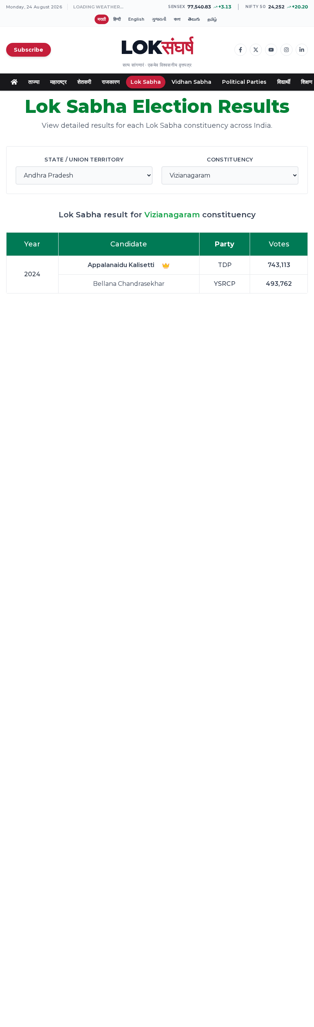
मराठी (102, 19)
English (136, 19)
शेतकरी (84, 81)
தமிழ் (212, 19)
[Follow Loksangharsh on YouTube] (271, 50)
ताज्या (33, 81)
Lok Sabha (146, 81)
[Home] (14, 82)
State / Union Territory (83, 159)
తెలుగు (194, 19)
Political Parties (244, 81)
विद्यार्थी (283, 81)
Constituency (230, 159)
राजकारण (111, 81)
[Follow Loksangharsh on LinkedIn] (302, 50)
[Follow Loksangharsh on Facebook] (240, 50)
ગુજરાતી (159, 19)
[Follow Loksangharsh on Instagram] (286, 50)
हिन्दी (117, 19)
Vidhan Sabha (191, 81)
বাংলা (177, 19)
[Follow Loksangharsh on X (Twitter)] (256, 50)
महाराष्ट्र (58, 81)
